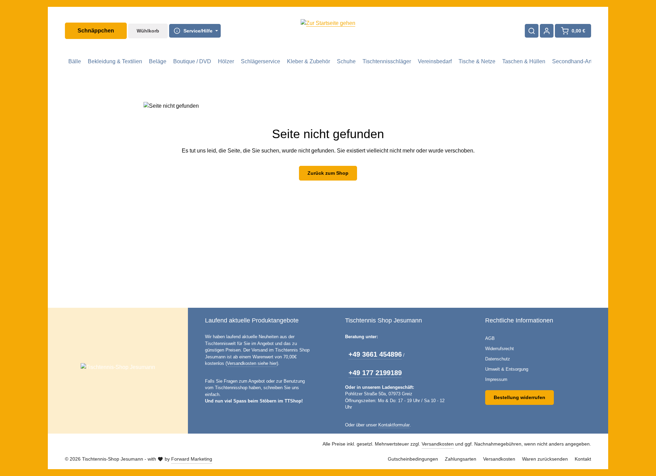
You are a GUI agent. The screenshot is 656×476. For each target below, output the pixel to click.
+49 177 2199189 (375, 372)
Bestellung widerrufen (519, 397)
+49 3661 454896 (375, 354)
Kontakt (583, 459)
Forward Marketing (191, 459)
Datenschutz (497, 358)
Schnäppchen (96, 31)
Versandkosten (438, 444)
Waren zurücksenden (545, 459)
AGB (490, 338)
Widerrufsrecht (499, 348)
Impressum (496, 379)
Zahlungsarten (460, 459)
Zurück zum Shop (328, 173)
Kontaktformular (394, 424)
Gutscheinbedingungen (413, 459)
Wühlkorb (148, 31)
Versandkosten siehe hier (252, 363)
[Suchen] (531, 31)
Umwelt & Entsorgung (506, 369)
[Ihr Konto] (547, 31)
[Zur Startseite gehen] (328, 31)
